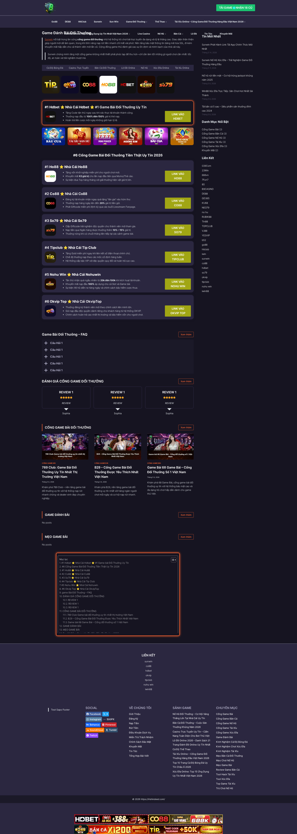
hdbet (205, 267)
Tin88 (205, 221)
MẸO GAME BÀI (56, 537)
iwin (204, 254)
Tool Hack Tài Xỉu (225, 774)
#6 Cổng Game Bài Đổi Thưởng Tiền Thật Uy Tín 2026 (90, 566)
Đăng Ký (133, 718)
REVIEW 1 (73, 599)
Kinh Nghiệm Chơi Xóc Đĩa (230, 746)
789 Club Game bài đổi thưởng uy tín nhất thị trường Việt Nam (100, 614)
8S (203, 184)
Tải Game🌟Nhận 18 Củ (235, 7)
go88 (54, 21)
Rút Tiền (133, 727)
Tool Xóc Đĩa (223, 779)
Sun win (114, 21)
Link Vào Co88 (178, 203)
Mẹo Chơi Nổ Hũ (225, 760)
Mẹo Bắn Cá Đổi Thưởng (229, 755)
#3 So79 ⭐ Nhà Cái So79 (75, 577)
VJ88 (204, 230)
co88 (204, 263)
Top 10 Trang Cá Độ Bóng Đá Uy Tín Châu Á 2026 (190, 764)
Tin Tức (208, 33)
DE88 (68, 21)
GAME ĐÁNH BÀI (57, 515)
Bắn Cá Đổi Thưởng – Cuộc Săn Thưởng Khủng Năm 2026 (190, 724)
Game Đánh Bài (224, 737)
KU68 (205, 202)
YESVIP (206, 235)
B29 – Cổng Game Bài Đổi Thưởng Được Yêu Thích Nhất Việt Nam (116, 472)
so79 (204, 272)
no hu (205, 212)
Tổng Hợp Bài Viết (139, 755)
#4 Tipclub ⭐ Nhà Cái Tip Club (78, 581)
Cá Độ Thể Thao (181, 749)
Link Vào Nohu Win (178, 284)
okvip (205, 277)
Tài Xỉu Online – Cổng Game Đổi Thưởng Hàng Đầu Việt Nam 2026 (191, 756)
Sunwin (49, 39)
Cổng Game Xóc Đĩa (213, 146)
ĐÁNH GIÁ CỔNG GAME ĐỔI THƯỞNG (83, 596)
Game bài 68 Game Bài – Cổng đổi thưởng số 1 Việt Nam (98, 622)
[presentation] (65, 447)
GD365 (205, 198)
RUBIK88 (206, 216)
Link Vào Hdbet (178, 116)
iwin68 (205, 291)
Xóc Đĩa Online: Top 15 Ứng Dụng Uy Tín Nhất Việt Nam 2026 (191, 773)
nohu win (207, 286)
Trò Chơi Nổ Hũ (224, 788)
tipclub (205, 281)
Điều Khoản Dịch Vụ (140, 732)
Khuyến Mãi (226, 33)
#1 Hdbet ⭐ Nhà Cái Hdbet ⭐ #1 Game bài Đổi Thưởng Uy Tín (95, 562)
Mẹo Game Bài (224, 765)
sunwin (98, 21)
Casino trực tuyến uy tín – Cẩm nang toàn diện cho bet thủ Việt (191, 733)
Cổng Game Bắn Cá (212, 133)
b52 (204, 240)
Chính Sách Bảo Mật (140, 741)
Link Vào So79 (178, 230)
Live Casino (144, 33)
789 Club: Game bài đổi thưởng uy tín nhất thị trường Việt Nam (59, 472)
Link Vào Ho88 (178, 176)
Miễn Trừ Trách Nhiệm (141, 737)
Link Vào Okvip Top (177, 311)
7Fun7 (205, 179)
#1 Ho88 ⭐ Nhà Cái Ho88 (76, 570)
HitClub (82, 21)
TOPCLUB (207, 226)
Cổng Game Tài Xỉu (212, 141)
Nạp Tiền (134, 723)
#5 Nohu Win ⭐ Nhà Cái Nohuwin (79, 585)
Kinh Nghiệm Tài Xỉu (227, 751)
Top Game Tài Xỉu (225, 783)
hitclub (205, 249)
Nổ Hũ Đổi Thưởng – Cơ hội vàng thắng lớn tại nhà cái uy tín (191, 716)
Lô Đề (194, 33)
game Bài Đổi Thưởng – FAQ (77, 592)
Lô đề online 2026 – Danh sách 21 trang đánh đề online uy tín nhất (191, 742)
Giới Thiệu (134, 714)
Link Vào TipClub (178, 257)
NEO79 (205, 207)
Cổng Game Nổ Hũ (212, 137)
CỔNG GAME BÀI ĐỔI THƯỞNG (68, 427)
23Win (205, 170)
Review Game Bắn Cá (227, 769)
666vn (205, 175)
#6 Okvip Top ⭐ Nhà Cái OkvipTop (80, 588)
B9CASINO (207, 189)
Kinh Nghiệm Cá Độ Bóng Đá (232, 741)
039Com (206, 165)
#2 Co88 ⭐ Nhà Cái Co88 (76, 574)
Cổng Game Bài (49, 463)
